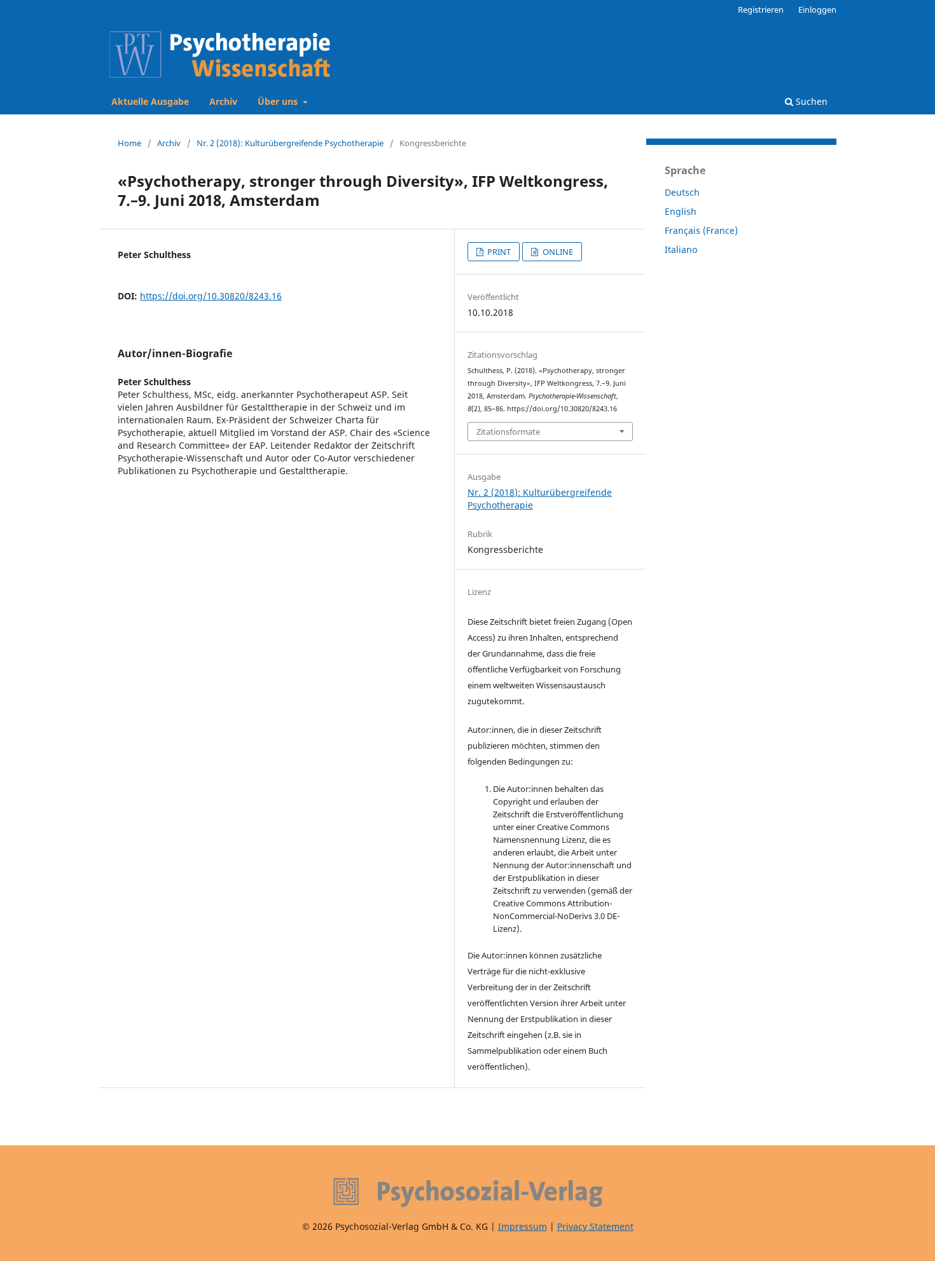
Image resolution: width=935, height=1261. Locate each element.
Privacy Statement (595, 1226)
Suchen (810, 101)
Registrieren (761, 9)
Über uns (279, 101)
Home (129, 143)
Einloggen (817, 9)
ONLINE (557, 251)
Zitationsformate (508, 431)
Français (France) (701, 230)
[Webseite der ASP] (467, 1192)
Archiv (223, 101)
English (680, 211)
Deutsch (682, 192)
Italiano (681, 249)
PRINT (498, 251)
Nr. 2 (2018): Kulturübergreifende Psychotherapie (290, 143)
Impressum (522, 1226)
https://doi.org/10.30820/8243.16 (211, 296)
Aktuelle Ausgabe (150, 101)
